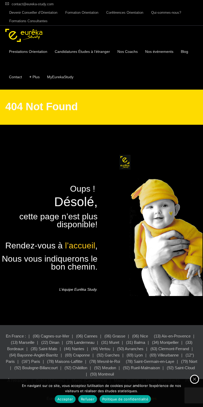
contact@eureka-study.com (33, 4)
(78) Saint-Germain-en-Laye (150, 361)
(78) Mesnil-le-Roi (104, 361)
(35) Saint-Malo (44, 348)
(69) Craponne (77, 355)
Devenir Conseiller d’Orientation (33, 13)
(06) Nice (140, 336)
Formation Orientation (81, 13)
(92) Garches (108, 355)
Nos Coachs (127, 51)
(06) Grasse (114, 336)
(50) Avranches (130, 348)
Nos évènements (159, 51)
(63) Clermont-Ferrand (169, 348)
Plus (34, 77)
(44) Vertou (100, 348)
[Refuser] (194, 379)
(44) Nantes (74, 348)
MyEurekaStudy (60, 77)
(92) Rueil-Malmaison (141, 368)
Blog (184, 51)
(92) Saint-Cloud (181, 368)
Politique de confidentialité (125, 399)
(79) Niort (189, 361)
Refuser (87, 399)
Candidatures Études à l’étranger (82, 51)
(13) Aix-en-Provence (172, 336)
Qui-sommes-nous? (166, 13)
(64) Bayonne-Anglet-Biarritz (33, 355)
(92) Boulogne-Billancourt (36, 368)
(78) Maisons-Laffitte (64, 361)
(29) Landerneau (80, 342)
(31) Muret (110, 342)
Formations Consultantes (28, 21)
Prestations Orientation (28, 51)
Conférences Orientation (124, 13)
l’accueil (80, 245)
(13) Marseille (22, 342)
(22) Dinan (50, 342)
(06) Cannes (87, 336)
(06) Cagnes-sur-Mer (51, 336)
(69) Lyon (135, 355)
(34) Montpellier (165, 342)
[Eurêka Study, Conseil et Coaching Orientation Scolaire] (23, 35)
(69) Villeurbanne (164, 355)
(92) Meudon (105, 368)
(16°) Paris (31, 361)
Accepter (65, 399)
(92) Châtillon (75, 368)
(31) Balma (135, 342)
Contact (15, 77)
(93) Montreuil (102, 374)
